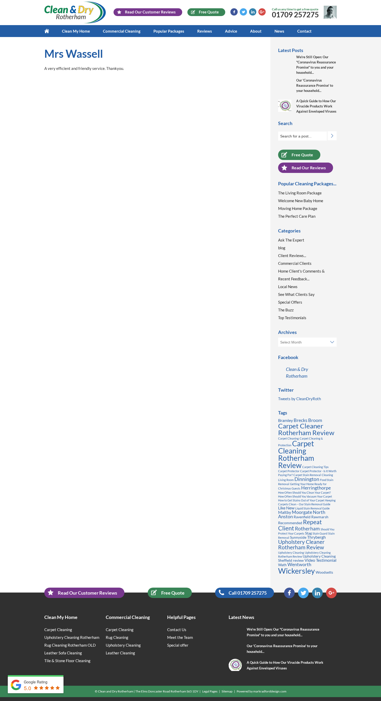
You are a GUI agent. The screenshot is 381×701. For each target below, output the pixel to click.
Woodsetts (324, 572)
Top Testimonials (292, 317)
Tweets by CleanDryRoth (299, 398)
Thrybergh (316, 537)
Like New (286, 507)
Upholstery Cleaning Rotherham (71, 637)
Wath (282, 565)
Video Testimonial (320, 560)
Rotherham (307, 528)
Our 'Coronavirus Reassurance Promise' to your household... (314, 85)
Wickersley (296, 570)
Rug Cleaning (117, 637)
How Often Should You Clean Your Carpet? (304, 492)
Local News (288, 286)
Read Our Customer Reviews (87, 593)
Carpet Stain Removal (307, 475)
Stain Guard (320, 533)
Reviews (204, 31)
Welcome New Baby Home (300, 200)
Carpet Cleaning (288, 438)
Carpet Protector (288, 471)
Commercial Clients (295, 263)
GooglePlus (262, 12)
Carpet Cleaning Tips (315, 467)
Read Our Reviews (309, 167)
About (256, 31)
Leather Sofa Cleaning (63, 653)
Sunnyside (298, 537)
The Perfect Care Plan (296, 216)
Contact (304, 31)
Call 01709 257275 (248, 593)
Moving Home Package (297, 208)
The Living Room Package (300, 193)
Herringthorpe (316, 488)
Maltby (284, 512)
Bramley (285, 420)
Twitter (243, 12)
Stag (308, 533)
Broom (315, 420)
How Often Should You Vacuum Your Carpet (305, 496)
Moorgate (302, 512)
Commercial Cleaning (121, 31)
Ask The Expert (291, 240)
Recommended (290, 523)
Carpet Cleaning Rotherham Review (296, 454)
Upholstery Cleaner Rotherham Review (301, 544)
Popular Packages (168, 31)
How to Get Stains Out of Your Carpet (301, 500)
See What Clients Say (296, 294)
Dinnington (306, 479)
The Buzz (286, 310)
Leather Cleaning (120, 653)
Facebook (234, 12)
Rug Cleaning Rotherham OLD (70, 645)
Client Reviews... (292, 255)
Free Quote (302, 154)
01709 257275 (295, 14)
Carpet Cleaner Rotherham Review (306, 429)
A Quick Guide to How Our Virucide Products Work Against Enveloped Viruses (316, 106)
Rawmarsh (319, 517)
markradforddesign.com (269, 691)
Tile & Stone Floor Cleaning (67, 660)
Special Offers (290, 302)
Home (49, 31)
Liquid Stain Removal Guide (312, 508)
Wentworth (299, 564)
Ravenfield (302, 517)
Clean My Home (76, 31)
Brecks (300, 420)
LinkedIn (252, 12)
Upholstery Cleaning (291, 552)
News (279, 31)
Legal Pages (209, 691)
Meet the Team (180, 637)
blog (281, 247)
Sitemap (227, 691)
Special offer (177, 645)
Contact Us (176, 629)
